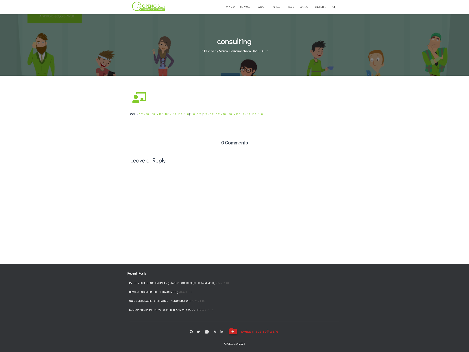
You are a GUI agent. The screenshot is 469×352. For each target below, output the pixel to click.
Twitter (198, 332)
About (262, 7)
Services (245, 7)
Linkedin (222, 332)
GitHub (191, 332)
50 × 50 (246, 114)
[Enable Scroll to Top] (461, 344)
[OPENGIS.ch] (148, 7)
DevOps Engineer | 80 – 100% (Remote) (153, 292)
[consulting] (139, 97)
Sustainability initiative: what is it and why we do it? (164, 309)
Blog (291, 7)
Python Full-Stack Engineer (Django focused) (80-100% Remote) (172, 283)
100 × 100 (144, 114)
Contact (305, 7)
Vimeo (215, 332)
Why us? (230, 7)
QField (277, 7)
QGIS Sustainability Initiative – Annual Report (160, 300)
